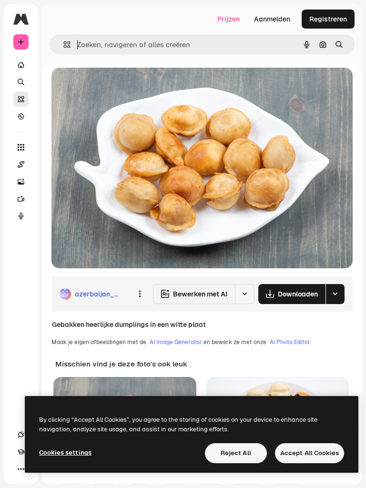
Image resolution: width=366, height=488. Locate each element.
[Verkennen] (21, 116)
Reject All (236, 453)
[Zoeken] (21, 82)
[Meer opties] (139, 294)
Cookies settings (65, 452)
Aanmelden (272, 19)
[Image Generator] (21, 181)
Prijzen (228, 19)
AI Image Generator (176, 342)
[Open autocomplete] (63, 44)
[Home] (21, 64)
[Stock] (21, 99)
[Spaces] (21, 164)
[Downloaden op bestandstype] (335, 294)
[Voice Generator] (21, 216)
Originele (114, 85)
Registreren (328, 19)
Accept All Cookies (309, 453)
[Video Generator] (21, 198)
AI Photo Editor (290, 342)
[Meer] (21, 469)
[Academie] (21, 451)
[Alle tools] (21, 147)
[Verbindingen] (21, 434)
